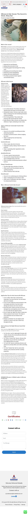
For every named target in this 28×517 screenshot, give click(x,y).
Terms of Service (8, 504)
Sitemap (23, 504)
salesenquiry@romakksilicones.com (14, 493)
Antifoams (9, 487)
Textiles (3, 486)
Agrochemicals (9, 486)
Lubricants (22, 487)
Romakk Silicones (14, 502)
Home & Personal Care (17, 486)
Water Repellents (16, 487)
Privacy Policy (17, 504)
